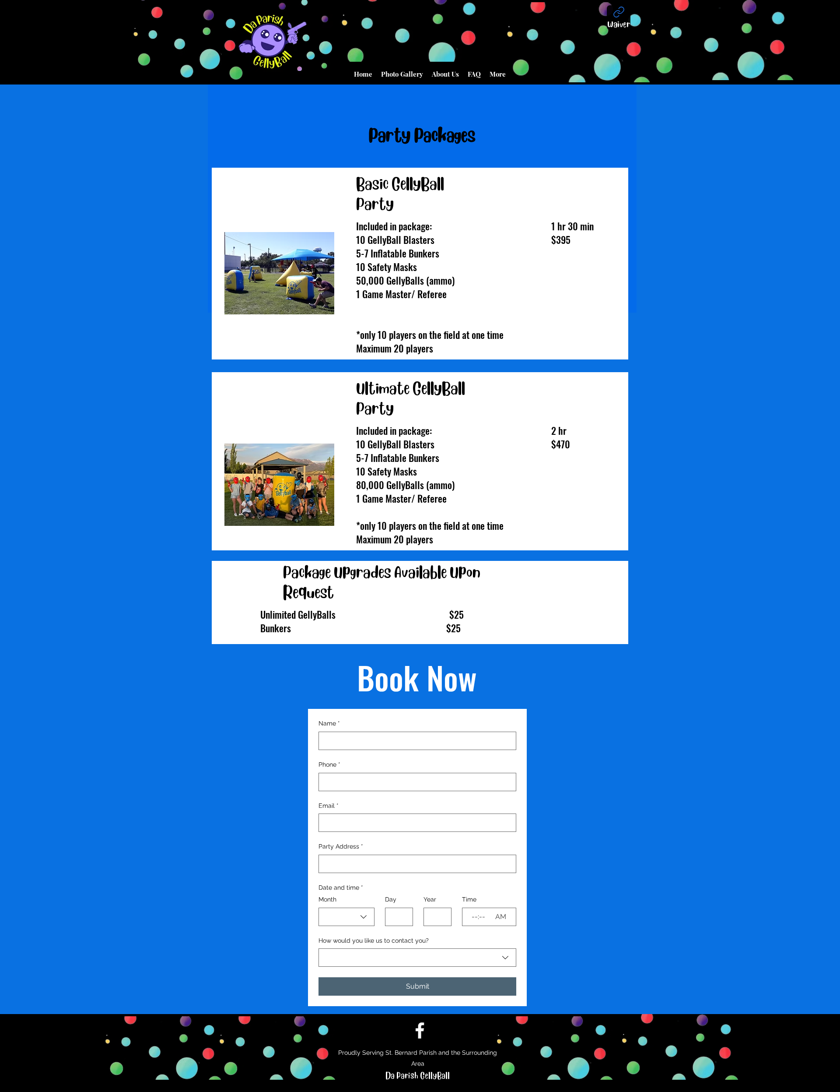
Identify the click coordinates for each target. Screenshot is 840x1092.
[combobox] (346, 917)
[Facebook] (419, 1030)
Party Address (340, 846)
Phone (329, 764)
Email (328, 805)
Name (329, 723)
